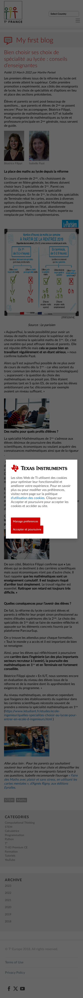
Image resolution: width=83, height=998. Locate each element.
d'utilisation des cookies (28, 498)
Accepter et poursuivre (27, 529)
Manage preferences (25, 521)
